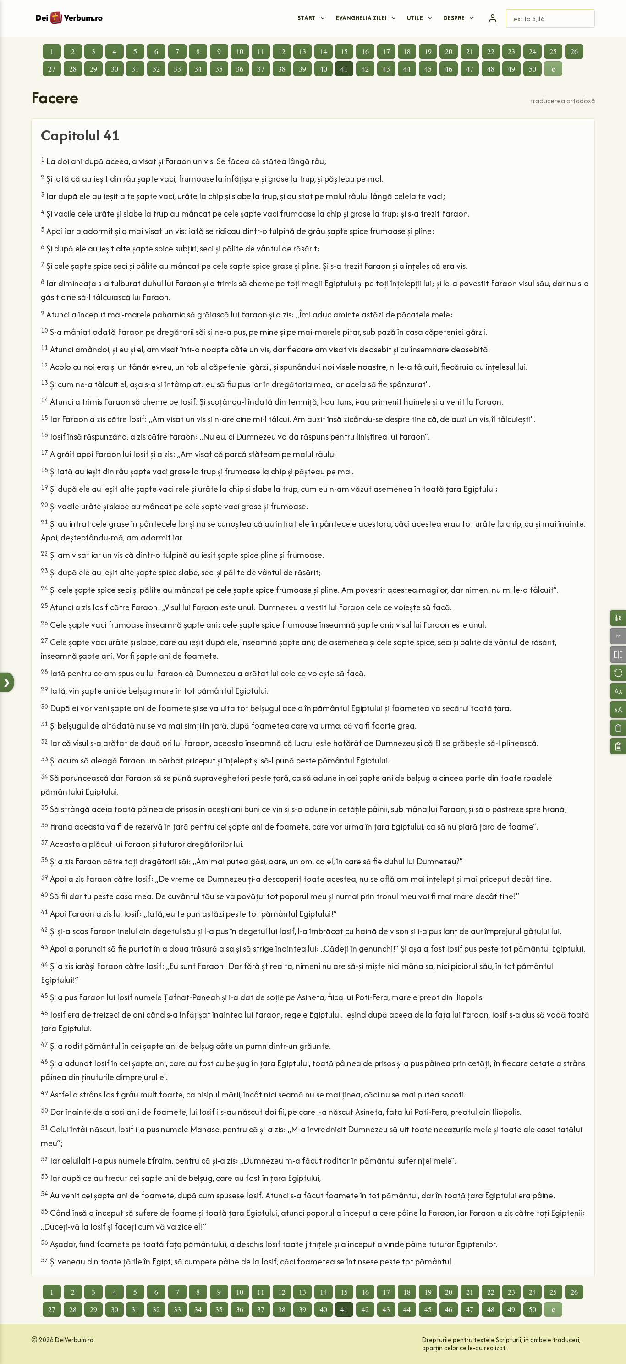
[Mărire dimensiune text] (618, 709)
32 (156, 68)
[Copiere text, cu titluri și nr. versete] (618, 746)
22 (490, 51)
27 (51, 68)
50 (532, 68)
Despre (454, 17)
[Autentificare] (493, 18)
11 (260, 51)
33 (177, 68)
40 (323, 68)
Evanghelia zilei (361, 17)
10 (239, 51)
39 (302, 68)
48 (490, 68)
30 (114, 68)
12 (282, 51)
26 (574, 51)
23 (511, 51)
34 (198, 68)
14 (323, 51)
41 (344, 68)
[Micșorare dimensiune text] (618, 691)
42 (365, 68)
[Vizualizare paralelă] (618, 654)
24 (532, 51)
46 (448, 68)
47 (469, 68)
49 (511, 68)
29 (93, 68)
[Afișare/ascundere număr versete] (618, 618)
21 (469, 51)
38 (282, 68)
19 (428, 51)
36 (239, 68)
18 (407, 51)
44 (407, 68)
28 (73, 68)
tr (618, 635)
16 (365, 51)
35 (219, 68)
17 (386, 51)
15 (344, 51)
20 (448, 51)
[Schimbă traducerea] (618, 673)
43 (386, 68)
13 (302, 51)
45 (428, 68)
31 (135, 68)
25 (553, 51)
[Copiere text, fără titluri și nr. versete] (618, 728)
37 (260, 68)
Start (306, 17)
